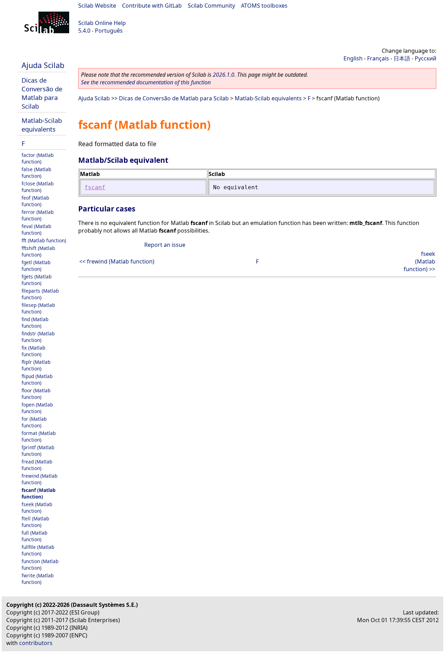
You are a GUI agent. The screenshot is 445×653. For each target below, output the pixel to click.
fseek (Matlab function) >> (419, 261)
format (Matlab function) (39, 436)
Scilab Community (211, 5)
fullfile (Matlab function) (38, 550)
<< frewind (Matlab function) (116, 261)
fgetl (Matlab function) (36, 265)
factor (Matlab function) (38, 158)
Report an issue (164, 245)
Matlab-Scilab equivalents (42, 124)
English (353, 58)
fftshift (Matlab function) (38, 251)
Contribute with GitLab (152, 5)
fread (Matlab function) (37, 464)
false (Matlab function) (36, 172)
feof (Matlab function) (35, 201)
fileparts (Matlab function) (40, 294)
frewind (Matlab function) (39, 479)
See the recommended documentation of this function (146, 82)
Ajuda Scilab (43, 65)
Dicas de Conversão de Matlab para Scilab (42, 93)
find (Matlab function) (35, 322)
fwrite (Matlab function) (38, 578)
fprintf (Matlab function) (38, 450)
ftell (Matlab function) (35, 521)
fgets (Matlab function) (36, 279)
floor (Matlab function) (36, 393)
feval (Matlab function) (36, 229)
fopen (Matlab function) (37, 408)
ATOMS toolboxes (264, 5)
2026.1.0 (223, 74)
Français (378, 58)
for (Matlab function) (34, 422)
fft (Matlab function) (44, 240)
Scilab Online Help (102, 23)
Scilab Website (97, 5)
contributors (35, 643)
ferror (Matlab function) (38, 215)
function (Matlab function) (40, 564)
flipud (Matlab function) (37, 379)
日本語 (402, 58)
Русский (425, 58)
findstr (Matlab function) (38, 336)
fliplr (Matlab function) (36, 365)
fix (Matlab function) (33, 351)
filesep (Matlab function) (38, 308)
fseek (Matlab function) (37, 507)
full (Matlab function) (34, 536)
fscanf (94, 187)
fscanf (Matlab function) (39, 493)
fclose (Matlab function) (38, 186)
